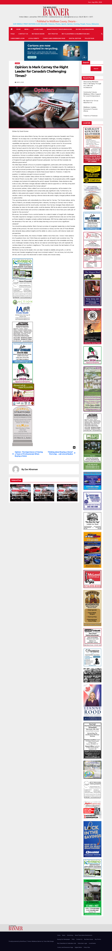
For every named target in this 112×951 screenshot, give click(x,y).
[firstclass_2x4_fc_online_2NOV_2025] (92, 897)
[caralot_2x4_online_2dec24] (92, 145)
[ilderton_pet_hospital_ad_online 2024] (92, 657)
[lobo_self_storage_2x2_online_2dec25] (22, 352)
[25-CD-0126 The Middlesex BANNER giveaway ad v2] (92, 174)
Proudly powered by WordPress (17, 941)
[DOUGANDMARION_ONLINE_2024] (92, 326)
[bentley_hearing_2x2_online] (23, 394)
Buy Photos (53, 34)
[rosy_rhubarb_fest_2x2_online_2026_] (22, 373)
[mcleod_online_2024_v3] (92, 579)
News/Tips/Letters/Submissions (59, 29)
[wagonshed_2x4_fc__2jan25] (92, 288)
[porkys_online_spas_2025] (92, 769)
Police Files (89, 38)
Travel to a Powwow (90, 116)
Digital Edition (75, 38)
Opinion (17, 63)
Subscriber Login (17, 38)
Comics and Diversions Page (54, 38)
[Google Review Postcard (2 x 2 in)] (92, 810)
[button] (102, 34)
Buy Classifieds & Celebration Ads (76, 34)
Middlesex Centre (17, 490)
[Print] (92, 451)
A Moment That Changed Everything (67, 495)
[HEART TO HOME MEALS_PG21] (92, 197)
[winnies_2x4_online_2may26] (92, 608)
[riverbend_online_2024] (22, 268)
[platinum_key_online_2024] (92, 389)
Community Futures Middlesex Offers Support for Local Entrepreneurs (92, 94)
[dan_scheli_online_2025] (92, 740)
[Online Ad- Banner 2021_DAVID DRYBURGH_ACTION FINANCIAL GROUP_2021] (22, 310)
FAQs (13, 34)
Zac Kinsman (31, 469)
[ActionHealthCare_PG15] (22, 332)
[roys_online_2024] (92, 250)
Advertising (38, 29)
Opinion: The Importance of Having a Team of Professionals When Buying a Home (29, 454)
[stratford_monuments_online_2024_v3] (22, 426)
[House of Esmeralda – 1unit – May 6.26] (22, 289)
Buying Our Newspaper (85, 29)
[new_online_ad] (92, 675)
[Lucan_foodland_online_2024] (92, 637)
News (26, 29)
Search (86, 63)
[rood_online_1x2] (92, 702)
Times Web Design (48, 941)
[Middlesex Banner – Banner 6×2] (56, 51)
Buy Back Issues (38, 34)
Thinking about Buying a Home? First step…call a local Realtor (60, 453)
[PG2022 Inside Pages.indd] (92, 521)
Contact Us (23, 34)
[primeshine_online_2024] (92, 550)
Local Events (33, 38)
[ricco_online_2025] (92, 501)
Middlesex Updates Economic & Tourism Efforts (90, 109)
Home (18, 29)
